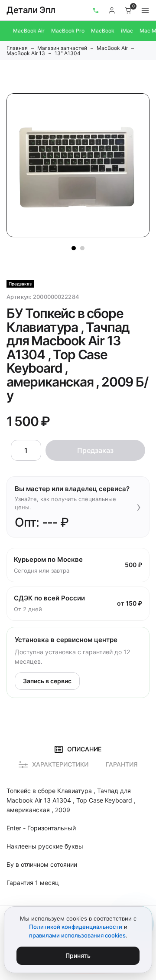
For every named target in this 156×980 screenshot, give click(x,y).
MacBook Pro (67, 30)
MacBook (102, 30)
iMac (127, 30)
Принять (78, 955)
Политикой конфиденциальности (75, 926)
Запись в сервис (47, 681)
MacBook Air (29, 30)
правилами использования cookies (77, 935)
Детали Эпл (30, 10)
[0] (128, 10)
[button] (74, 248)
